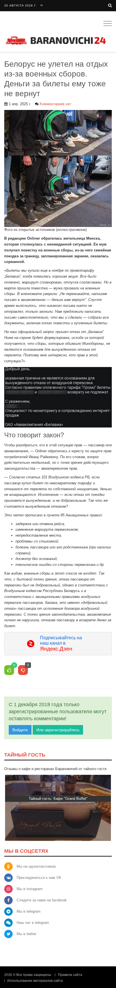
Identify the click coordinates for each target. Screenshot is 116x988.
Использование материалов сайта (35, 981)
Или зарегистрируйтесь (57, 730)
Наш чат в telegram (33, 923)
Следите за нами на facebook (42, 900)
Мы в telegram (29, 911)
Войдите (20, 730)
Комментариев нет (55, 104)
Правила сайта (70, 975)
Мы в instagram (30, 889)
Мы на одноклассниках (36, 866)
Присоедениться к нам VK (39, 878)
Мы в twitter (26, 934)
